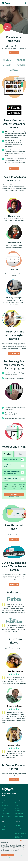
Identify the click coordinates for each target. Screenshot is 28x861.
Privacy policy (23, 840)
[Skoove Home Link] (8, 789)
